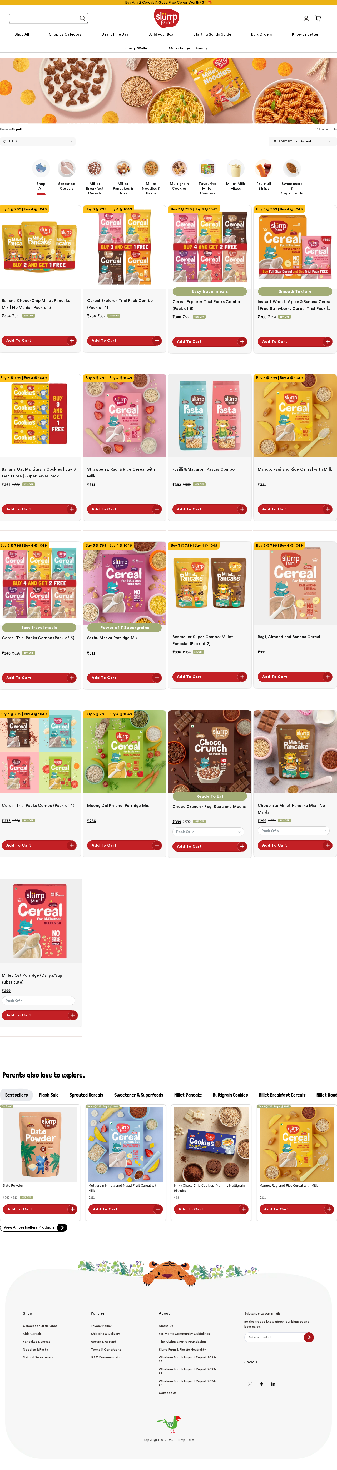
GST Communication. (107, 1357)
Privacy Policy (101, 1325)
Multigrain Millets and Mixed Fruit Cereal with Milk (123, 1188)
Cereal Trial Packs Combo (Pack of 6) (38, 638)
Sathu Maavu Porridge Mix (112, 638)
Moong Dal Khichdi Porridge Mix (118, 806)
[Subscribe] (309, 1337)
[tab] (16, 1095)
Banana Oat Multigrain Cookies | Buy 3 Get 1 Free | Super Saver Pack (39, 472)
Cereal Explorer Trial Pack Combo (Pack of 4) (120, 304)
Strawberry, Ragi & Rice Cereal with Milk (121, 472)
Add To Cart (18, 341)
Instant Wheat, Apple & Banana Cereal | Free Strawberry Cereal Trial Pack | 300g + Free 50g (294, 306)
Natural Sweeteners (38, 1357)
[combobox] (48, 18)
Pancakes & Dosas (36, 1341)
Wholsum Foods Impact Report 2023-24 (187, 1371)
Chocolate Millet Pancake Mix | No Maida (291, 809)
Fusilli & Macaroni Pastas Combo (203, 469)
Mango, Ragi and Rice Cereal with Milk (295, 469)
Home (4, 129)
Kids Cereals (32, 1333)
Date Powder (13, 1185)
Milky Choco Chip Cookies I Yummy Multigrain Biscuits (209, 1188)
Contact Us (167, 1393)
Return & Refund (103, 1341)
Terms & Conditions (106, 1349)
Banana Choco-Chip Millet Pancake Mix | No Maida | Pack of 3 (36, 304)
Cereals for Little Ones (40, 1325)
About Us (166, 1325)
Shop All (16, 129)
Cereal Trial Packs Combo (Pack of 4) (38, 806)
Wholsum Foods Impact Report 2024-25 (187, 1383)
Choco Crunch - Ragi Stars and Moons (209, 807)
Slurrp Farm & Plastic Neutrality (182, 1349)
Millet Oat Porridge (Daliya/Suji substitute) (32, 979)
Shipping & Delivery (105, 1333)
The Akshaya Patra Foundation (182, 1341)
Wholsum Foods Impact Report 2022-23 (187, 1359)
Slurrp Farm (185, 1440)
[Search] (82, 18)
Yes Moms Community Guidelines (184, 1333)
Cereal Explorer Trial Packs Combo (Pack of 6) (206, 305)
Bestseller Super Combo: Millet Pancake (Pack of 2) (202, 640)
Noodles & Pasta (35, 1349)
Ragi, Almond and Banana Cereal (289, 637)
